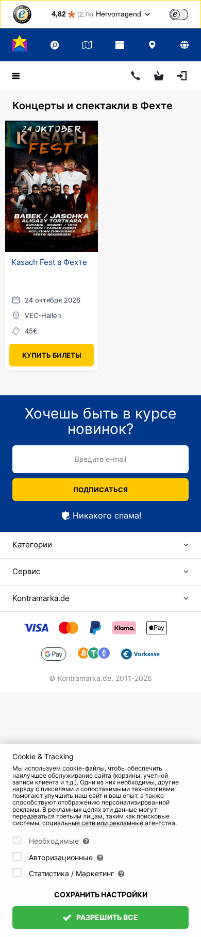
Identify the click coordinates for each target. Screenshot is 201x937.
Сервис (26, 571)
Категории (32, 544)
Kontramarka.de (41, 598)
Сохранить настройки (100, 894)
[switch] (179, 14)
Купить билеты (51, 355)
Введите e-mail (100, 459)
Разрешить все (106, 917)
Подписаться (100, 490)
